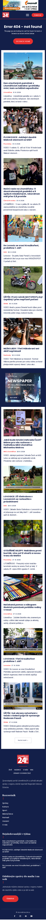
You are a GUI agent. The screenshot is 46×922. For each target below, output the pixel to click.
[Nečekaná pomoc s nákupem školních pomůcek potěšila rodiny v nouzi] (23, 587)
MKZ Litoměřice (10, 452)
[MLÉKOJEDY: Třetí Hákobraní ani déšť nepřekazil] (23, 331)
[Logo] (5, 14)
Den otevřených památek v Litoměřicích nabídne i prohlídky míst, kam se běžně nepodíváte (22, 86)
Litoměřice (8, 92)
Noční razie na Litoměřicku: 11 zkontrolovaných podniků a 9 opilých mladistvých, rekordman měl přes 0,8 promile (22, 192)
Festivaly (7, 355)
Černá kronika (9, 201)
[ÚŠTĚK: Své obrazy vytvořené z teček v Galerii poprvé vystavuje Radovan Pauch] (23, 696)
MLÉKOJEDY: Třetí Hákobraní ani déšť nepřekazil (21, 350)
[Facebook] (14, 916)
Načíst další (22, 740)
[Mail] (26, 916)
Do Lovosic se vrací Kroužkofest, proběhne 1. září (21, 246)
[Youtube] (31, 916)
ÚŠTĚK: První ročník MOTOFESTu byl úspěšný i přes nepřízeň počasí (23, 298)
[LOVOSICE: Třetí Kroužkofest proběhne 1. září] (23, 641)
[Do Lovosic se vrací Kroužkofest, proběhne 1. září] (23, 228)
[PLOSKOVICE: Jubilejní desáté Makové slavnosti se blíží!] (23, 120)
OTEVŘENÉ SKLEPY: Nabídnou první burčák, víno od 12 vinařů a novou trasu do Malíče (23, 553)
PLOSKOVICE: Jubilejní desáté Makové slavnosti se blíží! (20, 138)
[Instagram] (20, 916)
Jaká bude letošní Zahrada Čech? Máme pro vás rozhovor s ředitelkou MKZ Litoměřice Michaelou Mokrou (22, 443)
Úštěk (6, 304)
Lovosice (7, 665)
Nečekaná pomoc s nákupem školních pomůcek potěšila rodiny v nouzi (22, 607)
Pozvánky (7, 144)
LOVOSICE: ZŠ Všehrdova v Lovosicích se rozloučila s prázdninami (18, 499)
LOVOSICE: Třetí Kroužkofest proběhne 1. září (19, 660)
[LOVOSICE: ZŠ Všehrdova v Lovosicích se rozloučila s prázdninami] (23, 479)
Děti (5, 252)
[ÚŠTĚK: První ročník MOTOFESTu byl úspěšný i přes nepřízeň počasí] (23, 279)
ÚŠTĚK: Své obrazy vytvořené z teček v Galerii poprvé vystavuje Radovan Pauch (22, 716)
